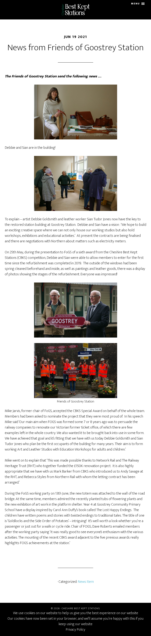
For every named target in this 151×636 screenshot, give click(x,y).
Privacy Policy (75, 629)
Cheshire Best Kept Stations (75, 10)
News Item (86, 582)
